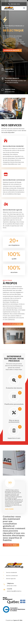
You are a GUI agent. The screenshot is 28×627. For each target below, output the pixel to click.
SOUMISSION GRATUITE (11, 50)
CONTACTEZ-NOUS (10, 545)
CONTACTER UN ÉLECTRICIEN (12, 324)
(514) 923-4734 (15, 4)
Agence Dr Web (17, 620)
